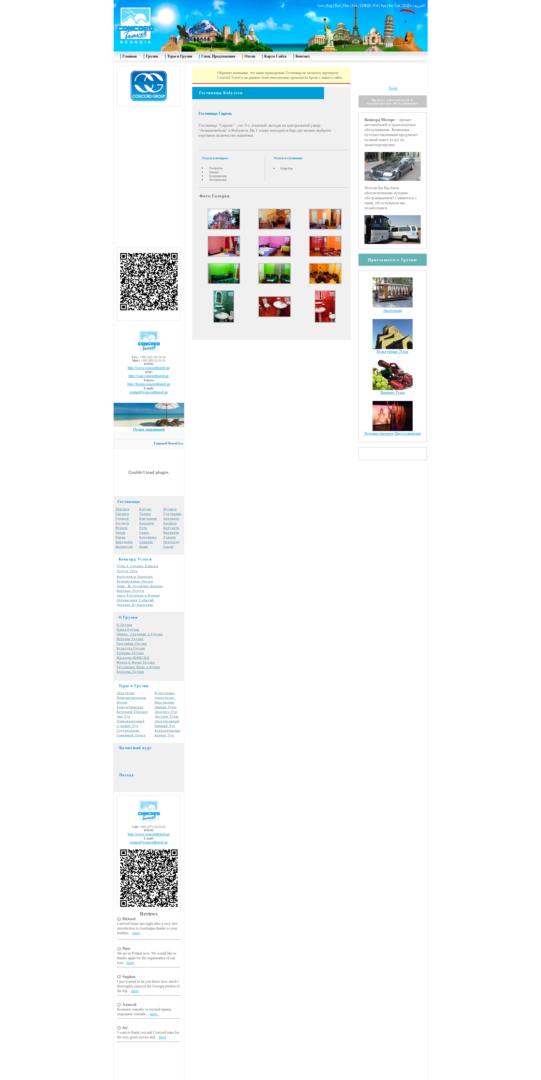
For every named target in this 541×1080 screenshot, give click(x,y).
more (136, 933)
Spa (383, 5)
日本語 (365, 5)
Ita (391, 5)
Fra (354, 5)
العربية (419, 5)
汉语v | (408, 5)
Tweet (393, 88)
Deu (346, 5)
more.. (154, 1014)
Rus (338, 5)
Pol (375, 5)
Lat (397, 5)
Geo (320, 5)
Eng (329, 5)
